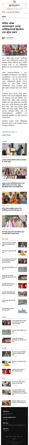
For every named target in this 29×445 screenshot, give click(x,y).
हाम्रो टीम (14, 438)
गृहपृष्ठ (3, 19)
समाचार (10, 436)
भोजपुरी (14, 436)
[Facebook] (14, 1)
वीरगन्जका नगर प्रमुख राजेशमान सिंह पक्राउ (11, 12)
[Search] (3, 5)
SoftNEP (16, 443)
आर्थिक (18, 436)
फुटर (22, 436)
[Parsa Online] (3, 38)
